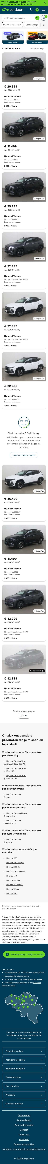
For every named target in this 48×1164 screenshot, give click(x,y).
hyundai (35, 905)
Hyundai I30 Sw (13, 867)
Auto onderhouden (24, 1124)
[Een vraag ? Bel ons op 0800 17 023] (31, 10)
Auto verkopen (24, 1119)
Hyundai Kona (12, 889)
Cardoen (6, 905)
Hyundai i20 (11, 858)
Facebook (24, 1139)
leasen (23, 2)
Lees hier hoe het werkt (24, 455)
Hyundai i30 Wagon (15, 862)
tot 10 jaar (38, 979)
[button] (20, 25)
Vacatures (24, 1134)
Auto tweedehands (20, 905)
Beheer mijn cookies (24, 1144)
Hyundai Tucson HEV (15, 871)
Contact (24, 1129)
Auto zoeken (24, 1115)
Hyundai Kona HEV (14, 884)
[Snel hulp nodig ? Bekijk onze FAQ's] (37, 10)
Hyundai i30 (11, 893)
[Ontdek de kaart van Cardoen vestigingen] (24, 1023)
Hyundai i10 (11, 875)
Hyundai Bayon (13, 880)
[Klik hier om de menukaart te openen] (43, 10)
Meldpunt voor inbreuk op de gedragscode (24, 1148)
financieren (13, 2)
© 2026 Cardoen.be (24, 1158)
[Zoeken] (37, 18)
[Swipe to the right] (43, 25)
